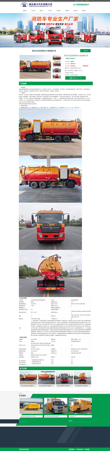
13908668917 (48, 440)
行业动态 (32, 439)
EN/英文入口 (87, 0)
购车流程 (75, 10)
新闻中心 (42, 10)
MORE (80, 420)
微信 (83, 0)
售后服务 (67, 10)
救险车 (20, 439)
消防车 (20, 438)
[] (28, 377)
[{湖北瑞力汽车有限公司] (42, 4)
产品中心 (50, 10)
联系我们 (77, 0)
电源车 (20, 441)
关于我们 (33, 10)
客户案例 (58, 10)
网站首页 (25, 10)
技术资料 (32, 441)
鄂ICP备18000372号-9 (51, 445)
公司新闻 (32, 438)
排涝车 (20, 443)
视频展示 (32, 443)
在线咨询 (85, 50)
